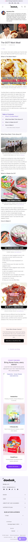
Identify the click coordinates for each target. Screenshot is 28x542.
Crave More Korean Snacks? (13, 127)
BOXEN (5, 494)
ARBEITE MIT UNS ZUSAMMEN (11, 503)
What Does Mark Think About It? (14, 119)
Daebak (7, 535)
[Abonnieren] (22, 515)
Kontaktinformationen (8, 537)
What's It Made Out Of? (11, 122)
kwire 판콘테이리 (20, 204)
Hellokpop (22, 155)
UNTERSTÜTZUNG (8, 507)
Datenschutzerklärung (14, 535)
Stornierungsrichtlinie (14, 539)
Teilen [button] (3, 48)
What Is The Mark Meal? (11, 116)
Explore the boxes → (13, 466)
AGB (14, 537)
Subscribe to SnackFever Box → (14, 340)
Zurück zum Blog (15, 349)
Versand (18, 537)
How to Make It (9, 125)
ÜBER (4, 499)
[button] (2, 6)
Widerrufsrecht (23, 535)
